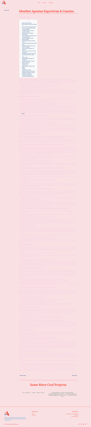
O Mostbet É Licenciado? (26, 69)
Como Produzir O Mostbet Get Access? (29, 26)
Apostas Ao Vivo (25, 64)
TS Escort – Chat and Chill (33, 392)
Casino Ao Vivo (25, 57)
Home (39, 2)
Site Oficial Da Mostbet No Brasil (28, 76)
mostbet (23, 113)
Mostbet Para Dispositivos (26, 73)
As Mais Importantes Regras (27, 75)
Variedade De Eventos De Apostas (28, 61)
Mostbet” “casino (25, 63)
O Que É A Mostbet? (25, 47)
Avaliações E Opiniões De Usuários (28, 72)
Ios (22, 56)
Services (44, 2)
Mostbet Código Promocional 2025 (28, 71)
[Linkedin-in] (83, 424)
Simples (23, 68)
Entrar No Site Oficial (25, 62)
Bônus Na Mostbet (25, 39)
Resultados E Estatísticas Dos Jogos (28, 45)
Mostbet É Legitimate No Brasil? (27, 38)
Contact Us (51, 2)
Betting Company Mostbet (26, 23)
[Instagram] (85, 424)
